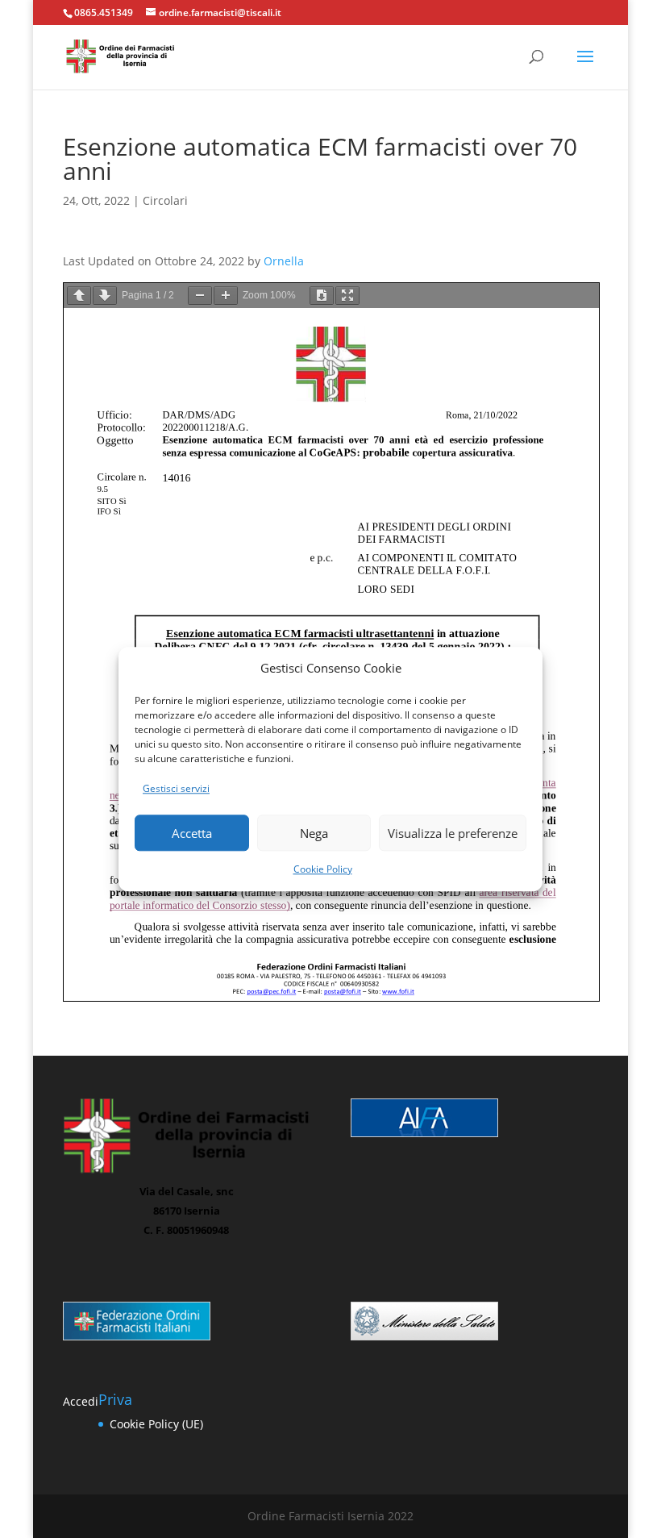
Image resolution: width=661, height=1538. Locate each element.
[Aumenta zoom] (226, 295)
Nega (314, 833)
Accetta (192, 833)
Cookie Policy (322, 869)
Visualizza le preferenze (453, 833)
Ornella (284, 261)
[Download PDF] (322, 295)
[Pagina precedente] (79, 295)
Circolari (165, 200)
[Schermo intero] (347, 295)
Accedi (80, 1401)
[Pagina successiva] (105, 295)
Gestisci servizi (176, 789)
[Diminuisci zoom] (200, 295)
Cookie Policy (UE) (156, 1424)
